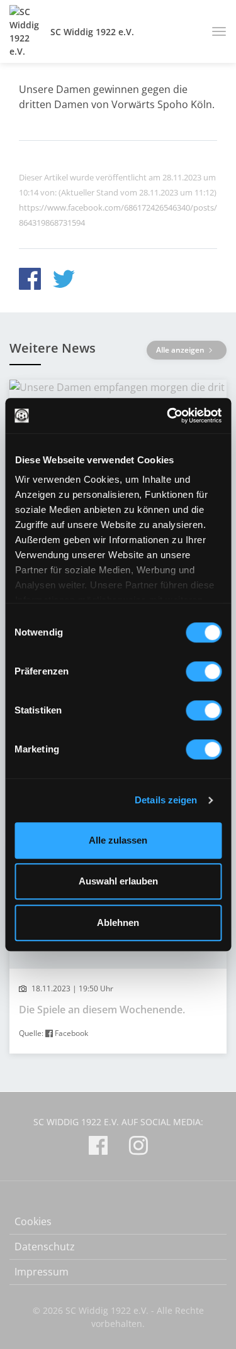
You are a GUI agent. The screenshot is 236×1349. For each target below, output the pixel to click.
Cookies (33, 1221)
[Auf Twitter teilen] (64, 281)
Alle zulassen (118, 840)
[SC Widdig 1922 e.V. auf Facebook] (98, 1147)
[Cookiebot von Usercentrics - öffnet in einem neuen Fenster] (168, 415)
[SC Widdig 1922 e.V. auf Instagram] (138, 1147)
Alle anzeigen (181, 349)
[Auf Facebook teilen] (30, 281)
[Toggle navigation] (214, 31)
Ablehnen (118, 922)
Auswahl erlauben (118, 881)
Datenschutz (44, 1246)
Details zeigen (166, 800)
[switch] (204, 671)
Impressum (41, 1272)
